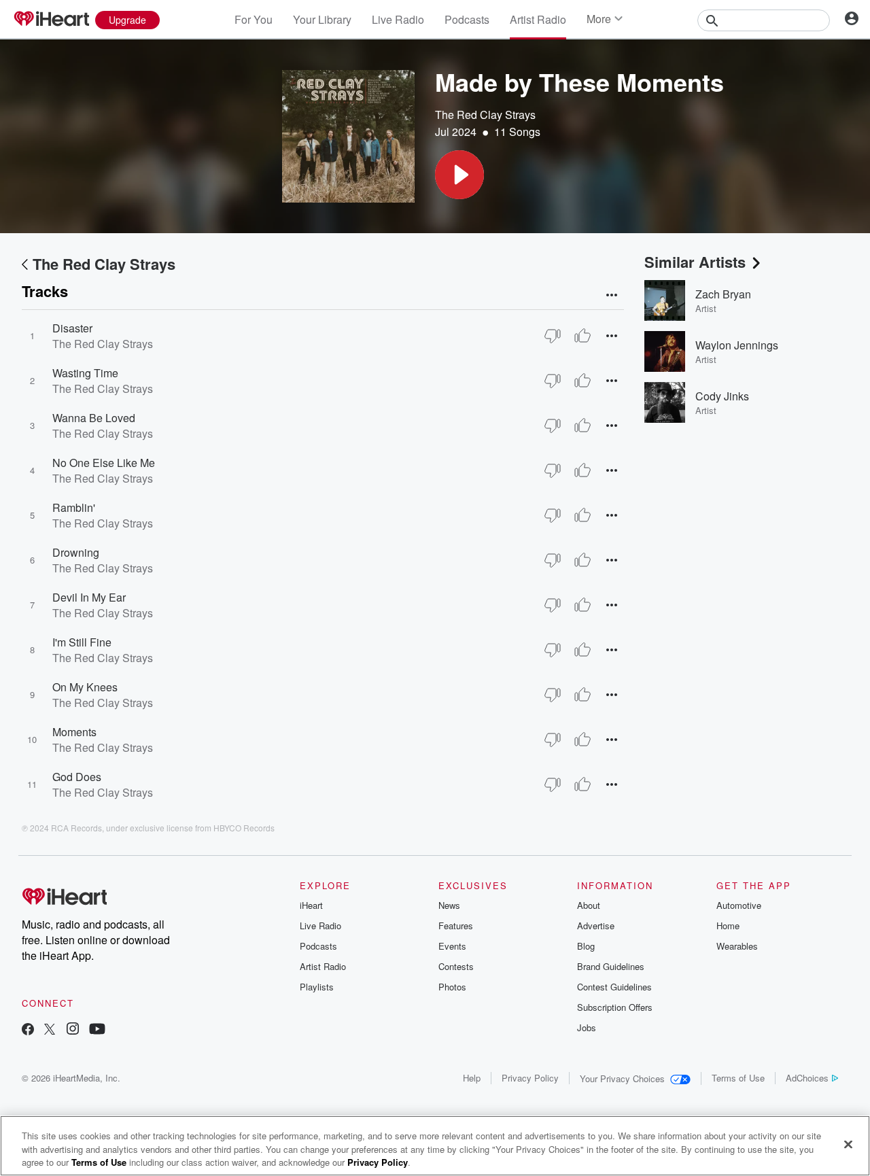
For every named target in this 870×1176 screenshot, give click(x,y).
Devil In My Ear (89, 597)
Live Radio (398, 19)
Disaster (72, 328)
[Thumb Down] (552, 336)
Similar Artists (695, 262)
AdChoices (807, 1077)
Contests (456, 966)
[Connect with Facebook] (28, 1030)
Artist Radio (538, 19)
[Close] (848, 1144)
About (588, 905)
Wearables (737, 945)
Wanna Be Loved (93, 418)
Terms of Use (738, 1077)
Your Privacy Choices (622, 1078)
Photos (452, 986)
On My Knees (85, 687)
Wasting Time (85, 373)
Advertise (595, 925)
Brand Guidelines (610, 966)
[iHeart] (51, 19)
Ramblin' (73, 507)
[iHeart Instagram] (73, 1030)
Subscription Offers (614, 1007)
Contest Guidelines (614, 986)
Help (472, 1077)
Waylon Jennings (736, 345)
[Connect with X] (49, 1030)
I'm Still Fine (81, 642)
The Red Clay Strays (485, 114)
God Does (76, 776)
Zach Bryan (723, 294)
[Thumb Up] (582, 336)
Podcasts (467, 19)
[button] (459, 174)
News (449, 905)
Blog (586, 945)
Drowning (75, 552)
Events (452, 945)
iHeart (311, 905)
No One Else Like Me (103, 462)
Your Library (322, 19)
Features (455, 925)
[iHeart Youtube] (97, 1030)
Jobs (586, 1027)
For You (253, 19)
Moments (74, 732)
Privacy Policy (530, 1077)
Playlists (317, 986)
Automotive (738, 905)
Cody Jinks (722, 396)
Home (728, 925)
